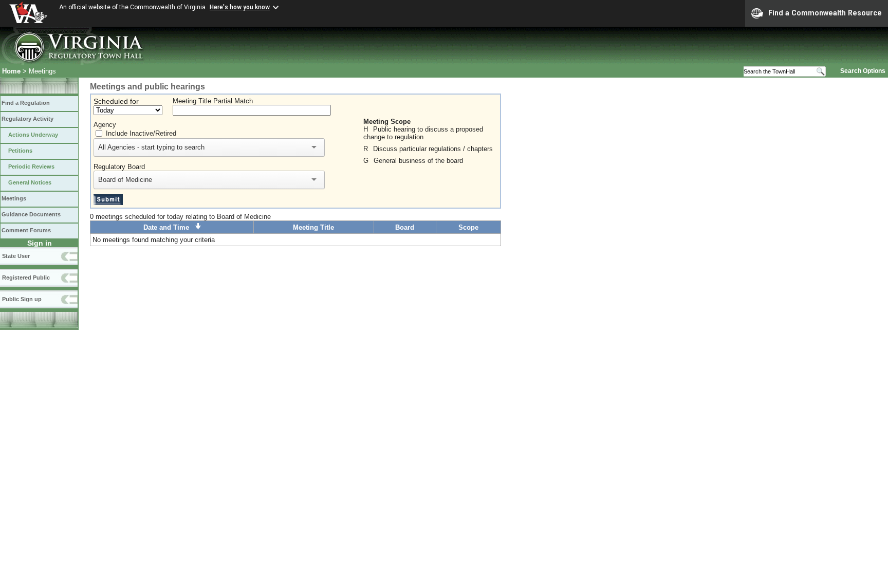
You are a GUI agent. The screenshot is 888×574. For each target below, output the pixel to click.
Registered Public (26, 277)
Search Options (862, 71)
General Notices (29, 182)
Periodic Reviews (31, 166)
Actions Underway (33, 135)
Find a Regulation (26, 103)
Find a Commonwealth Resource (825, 13)
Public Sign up (22, 299)
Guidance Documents (31, 214)
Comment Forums (26, 230)
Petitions (20, 150)
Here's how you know (240, 7)
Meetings (14, 198)
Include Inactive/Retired (141, 133)
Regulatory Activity (27, 119)
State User (16, 256)
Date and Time (169, 227)
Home (11, 71)
